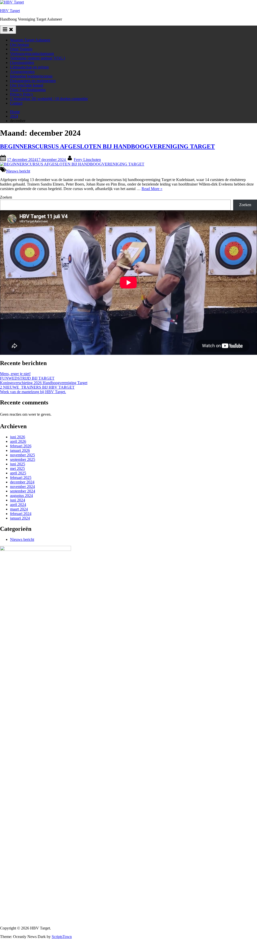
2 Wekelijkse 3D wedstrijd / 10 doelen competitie (49, 99)
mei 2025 (17, 468)
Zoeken (6, 197)
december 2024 (22, 482)
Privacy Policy (21, 94)
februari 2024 (20, 513)
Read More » (152, 189)
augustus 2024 (21, 495)
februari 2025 (20, 477)
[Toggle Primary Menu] (8, 30)
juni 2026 (17, 437)
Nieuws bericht (18, 171)
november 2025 (22, 455)
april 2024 (18, 504)
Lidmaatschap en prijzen (29, 67)
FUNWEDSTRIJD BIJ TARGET (27, 378)
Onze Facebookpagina (28, 90)
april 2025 (18, 473)
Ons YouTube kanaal (26, 85)
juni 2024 (17, 500)
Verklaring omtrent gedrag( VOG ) (37, 58)
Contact (16, 103)
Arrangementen (22, 71)
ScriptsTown (62, 936)
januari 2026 (20, 450)
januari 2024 (20, 518)
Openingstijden (22, 62)
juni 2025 (17, 464)
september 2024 (22, 491)
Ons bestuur (19, 44)
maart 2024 (19, 509)
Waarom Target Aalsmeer (30, 40)
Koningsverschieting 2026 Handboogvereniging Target (43, 383)
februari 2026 (20, 446)
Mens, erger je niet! (15, 374)
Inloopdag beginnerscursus (31, 76)
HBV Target (10, 11)
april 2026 (18, 441)
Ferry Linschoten (87, 159)
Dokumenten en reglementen (33, 80)
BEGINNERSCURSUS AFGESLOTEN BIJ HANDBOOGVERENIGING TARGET (107, 146)
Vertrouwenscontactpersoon (32, 53)
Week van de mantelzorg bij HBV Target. (33, 392)
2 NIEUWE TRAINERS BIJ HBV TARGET (37, 387)
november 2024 (22, 486)
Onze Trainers (21, 49)
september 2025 (22, 459)
